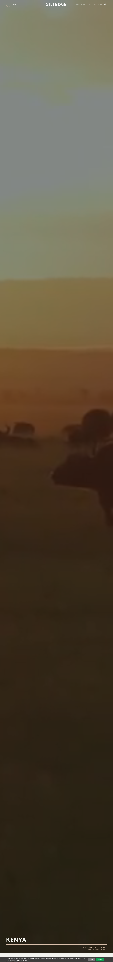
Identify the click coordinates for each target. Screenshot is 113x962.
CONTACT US (80, 4)
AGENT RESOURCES (95, 4)
